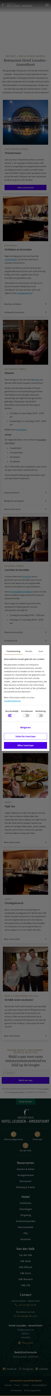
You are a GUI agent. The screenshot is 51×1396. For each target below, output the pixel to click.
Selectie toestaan (25, 736)
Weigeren (25, 727)
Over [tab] (41, 651)
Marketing (41, 711)
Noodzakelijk (11, 711)
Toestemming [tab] (13, 651)
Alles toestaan (25, 745)
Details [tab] (28, 651)
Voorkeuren (27, 711)
